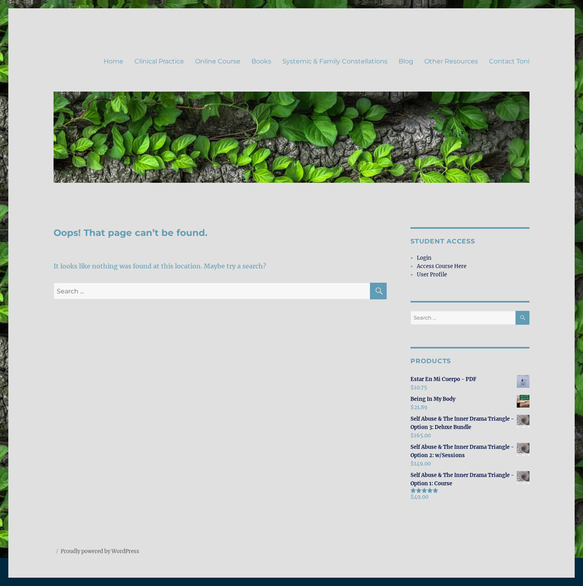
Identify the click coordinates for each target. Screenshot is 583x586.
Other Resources (451, 61)
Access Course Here (441, 266)
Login (424, 258)
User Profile (432, 274)
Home (113, 61)
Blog (406, 61)
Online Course (217, 61)
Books (261, 61)
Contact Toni (509, 61)
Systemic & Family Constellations (334, 61)
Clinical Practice (159, 61)
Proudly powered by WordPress (100, 551)
